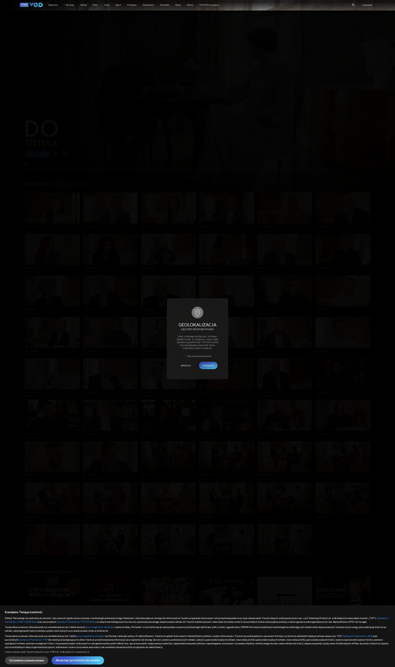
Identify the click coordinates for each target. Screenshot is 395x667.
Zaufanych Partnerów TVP (33, 639)
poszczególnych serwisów (100, 626)
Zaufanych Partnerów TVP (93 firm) (76, 621)
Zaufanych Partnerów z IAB (357, 635)
